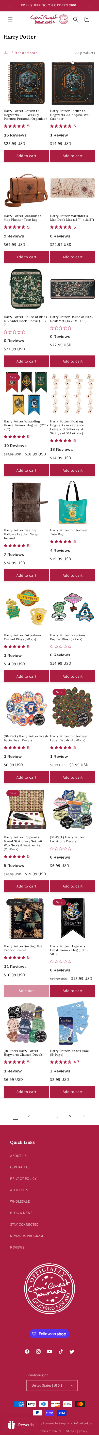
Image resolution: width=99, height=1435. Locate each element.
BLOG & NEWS (21, 1212)
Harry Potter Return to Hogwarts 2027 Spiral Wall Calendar (70, 115)
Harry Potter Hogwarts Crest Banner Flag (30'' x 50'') (69, 950)
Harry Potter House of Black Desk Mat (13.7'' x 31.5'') (71, 319)
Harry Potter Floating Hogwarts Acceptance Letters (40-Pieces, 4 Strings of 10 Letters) (67, 427)
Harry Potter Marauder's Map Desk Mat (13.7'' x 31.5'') (72, 218)
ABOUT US (18, 1155)
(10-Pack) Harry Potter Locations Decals (67, 839)
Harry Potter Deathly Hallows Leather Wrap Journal (21, 534)
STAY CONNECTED (24, 1224)
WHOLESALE (20, 1201)
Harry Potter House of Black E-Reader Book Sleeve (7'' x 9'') (25, 321)
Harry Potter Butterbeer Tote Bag (69, 532)
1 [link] (15, 1116)
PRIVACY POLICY (23, 1178)
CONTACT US (20, 1167)
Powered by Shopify (56, 1423)
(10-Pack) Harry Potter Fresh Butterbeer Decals (26, 738)
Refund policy (83, 1423)
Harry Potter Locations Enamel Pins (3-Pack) (68, 637)
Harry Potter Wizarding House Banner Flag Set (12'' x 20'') (26, 425)
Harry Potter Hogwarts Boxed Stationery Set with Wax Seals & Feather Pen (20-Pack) (24, 843)
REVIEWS (17, 1247)
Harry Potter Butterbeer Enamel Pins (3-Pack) (23, 637)
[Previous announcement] (9, 5)
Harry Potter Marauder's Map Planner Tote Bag (23, 218)
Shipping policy (76, 1431)
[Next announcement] (89, 5)
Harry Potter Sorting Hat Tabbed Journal (23, 948)
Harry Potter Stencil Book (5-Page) (70, 1053)
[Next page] (83, 1116)
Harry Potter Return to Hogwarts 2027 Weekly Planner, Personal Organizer (25, 115)
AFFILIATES (19, 1190)
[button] (10, 19)
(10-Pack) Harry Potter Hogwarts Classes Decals (23, 1053)
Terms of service (50, 1431)
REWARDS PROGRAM (26, 1236)
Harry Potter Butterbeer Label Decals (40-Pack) (69, 738)
